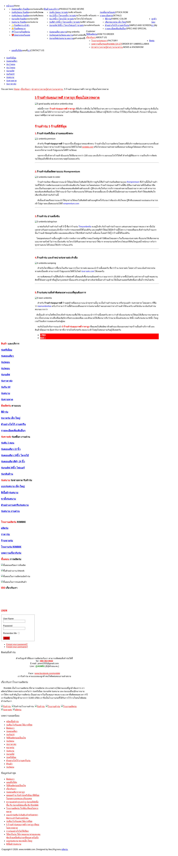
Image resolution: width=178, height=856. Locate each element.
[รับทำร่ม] (6, 706)
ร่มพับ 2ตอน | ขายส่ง (58, 12)
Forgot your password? (16, 644)
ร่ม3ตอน (10, 767)
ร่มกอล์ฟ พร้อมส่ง (92, 25)
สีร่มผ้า (9, 764)
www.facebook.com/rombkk (47, 673)
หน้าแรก (10, 6)
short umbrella (79, 35)
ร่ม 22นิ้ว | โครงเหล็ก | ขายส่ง (62, 15)
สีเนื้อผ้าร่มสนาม (13, 844)
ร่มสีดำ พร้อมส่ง (87, 22)
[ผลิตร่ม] (17, 710)
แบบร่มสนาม (32, 22)
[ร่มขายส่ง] (6, 710)
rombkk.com (87, 147)
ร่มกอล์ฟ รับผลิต (18, 19)
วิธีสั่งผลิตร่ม (91, 34)
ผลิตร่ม (65, 849)
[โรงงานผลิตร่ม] (69, 706)
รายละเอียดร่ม (106, 15)
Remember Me (10, 633)
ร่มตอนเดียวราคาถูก (15, 792)
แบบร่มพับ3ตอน (36, 15)
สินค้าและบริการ (51, 9)
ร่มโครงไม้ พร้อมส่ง (83, 19)
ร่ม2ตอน (10, 741)
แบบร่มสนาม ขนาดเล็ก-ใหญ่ (19, 841)
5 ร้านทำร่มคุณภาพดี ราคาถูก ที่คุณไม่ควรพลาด (67, 97)
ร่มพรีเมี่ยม (11, 58)
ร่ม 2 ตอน (10, 64)
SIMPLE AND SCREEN (140, 25)
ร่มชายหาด (11, 80)
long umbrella (73, 32)
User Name (8, 619)
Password (7, 626)
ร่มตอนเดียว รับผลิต (20, 9)
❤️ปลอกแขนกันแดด (20, 35)
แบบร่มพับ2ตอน (36, 12)
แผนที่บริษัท (16, 50)
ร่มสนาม (10, 77)
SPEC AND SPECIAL (136, 28)
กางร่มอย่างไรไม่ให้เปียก (17, 831)
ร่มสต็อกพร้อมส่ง (107, 12)
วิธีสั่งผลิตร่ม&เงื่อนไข (16, 738)
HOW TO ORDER (105, 34)
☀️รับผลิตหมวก (18, 28)
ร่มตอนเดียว (11, 61)
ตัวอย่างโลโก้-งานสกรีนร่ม (117, 25)
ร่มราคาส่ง (11, 84)
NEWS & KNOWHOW (133, 47)
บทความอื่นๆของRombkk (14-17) (106, 44)
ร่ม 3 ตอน (10, 67)
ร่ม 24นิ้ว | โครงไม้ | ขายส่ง (61, 19)
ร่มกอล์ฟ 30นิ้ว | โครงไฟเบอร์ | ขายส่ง (66, 25)
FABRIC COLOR (119, 19)
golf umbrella (79, 38)
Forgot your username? (17, 647)
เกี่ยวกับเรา (91, 37)
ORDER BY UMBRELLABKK (135, 44)
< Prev (43, 335)
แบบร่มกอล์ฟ (32, 19)
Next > (43, 337)
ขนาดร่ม (10, 747)
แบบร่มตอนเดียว (36, 9)
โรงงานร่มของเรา (99, 41)
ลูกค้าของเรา (154, 22)
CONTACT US (37, 50)
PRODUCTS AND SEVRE (71, 9)
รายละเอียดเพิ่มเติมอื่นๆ (115, 28)
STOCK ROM (121, 12)
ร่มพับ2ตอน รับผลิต (20, 12)
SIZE (128, 22)
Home (17, 6)
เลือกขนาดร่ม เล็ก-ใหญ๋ (115, 22)
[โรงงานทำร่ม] (53, 706)
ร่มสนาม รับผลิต (18, 22)
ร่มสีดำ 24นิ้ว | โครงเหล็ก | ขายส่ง (64, 22)
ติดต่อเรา (10, 728)
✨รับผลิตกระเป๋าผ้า (20, 25)
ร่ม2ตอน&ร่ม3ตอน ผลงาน (61, 35)
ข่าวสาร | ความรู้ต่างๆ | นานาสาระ (107, 47)
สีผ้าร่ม (108, 19)
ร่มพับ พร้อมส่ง (75, 12)
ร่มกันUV (10, 74)
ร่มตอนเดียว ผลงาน (58, 32)
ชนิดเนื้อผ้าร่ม (12, 721)
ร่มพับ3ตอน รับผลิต (20, 15)
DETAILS (117, 15)
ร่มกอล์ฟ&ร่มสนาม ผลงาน (61, 38)
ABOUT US (101, 37)
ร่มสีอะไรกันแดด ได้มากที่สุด (19, 725)
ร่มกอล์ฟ (10, 71)
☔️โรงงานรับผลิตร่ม (20, 32)
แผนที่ (24, 50)
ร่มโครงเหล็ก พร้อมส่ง (86, 15)
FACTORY (113, 41)
